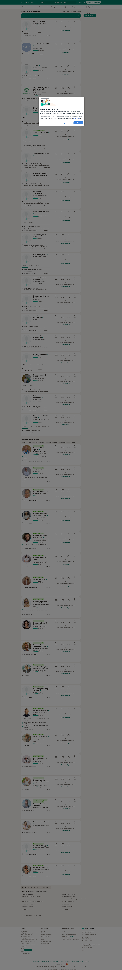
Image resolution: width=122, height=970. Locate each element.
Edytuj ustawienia (67, 123)
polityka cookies (76, 118)
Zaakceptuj (78, 122)
